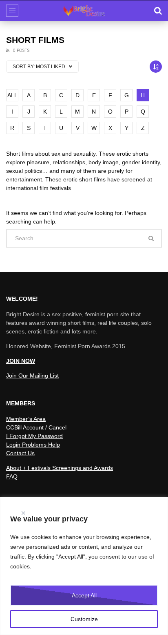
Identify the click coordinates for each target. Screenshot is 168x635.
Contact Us (20, 453)
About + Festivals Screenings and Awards (59, 468)
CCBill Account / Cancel (36, 427)
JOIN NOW (20, 361)
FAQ (12, 476)
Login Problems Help (33, 444)
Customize (84, 619)
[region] (84, 566)
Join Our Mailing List (32, 375)
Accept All (84, 595)
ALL (12, 95)
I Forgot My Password (34, 436)
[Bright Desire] (84, 10)
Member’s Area (26, 419)
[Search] (158, 10)
